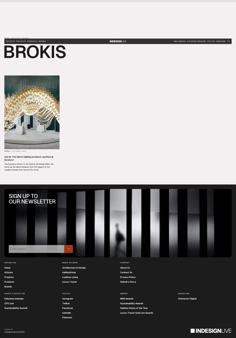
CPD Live (9, 303)
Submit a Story (128, 281)
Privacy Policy (128, 277)
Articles (10, 41)
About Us (125, 267)
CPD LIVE (211, 41)
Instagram (67, 298)
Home (7, 267)
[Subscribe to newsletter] (68, 249)
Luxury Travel (69, 281)
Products (32, 41)
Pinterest (67, 317)
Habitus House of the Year (134, 308)
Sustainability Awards (131, 303)
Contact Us (126, 272)
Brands (42, 41)
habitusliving (69, 272)
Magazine (221, 41)
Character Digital (187, 298)
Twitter (66, 303)
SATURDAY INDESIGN (196, 41)
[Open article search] (228, 41)
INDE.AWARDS (180, 41)
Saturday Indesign (13, 298)
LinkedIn (66, 312)
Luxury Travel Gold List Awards (136, 312)
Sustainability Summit (15, 308)
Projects (21, 41)
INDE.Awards (126, 298)
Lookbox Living (70, 277)
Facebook (67, 308)
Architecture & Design (74, 267)
